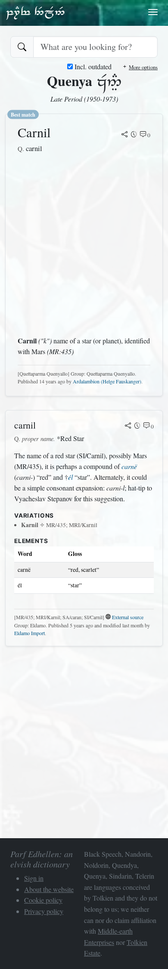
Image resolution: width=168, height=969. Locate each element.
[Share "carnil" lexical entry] (128, 426)
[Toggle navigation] (153, 12)
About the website (49, 889)
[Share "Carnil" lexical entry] (124, 135)
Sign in (34, 878)
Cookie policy (43, 899)
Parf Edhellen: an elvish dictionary (35, 12)
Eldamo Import (29, 633)
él (70, 476)
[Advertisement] (84, 245)
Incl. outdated (92, 66)
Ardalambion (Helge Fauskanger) (107, 381)
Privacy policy (43, 911)
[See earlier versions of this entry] (134, 135)
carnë (129, 466)
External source (127, 617)
